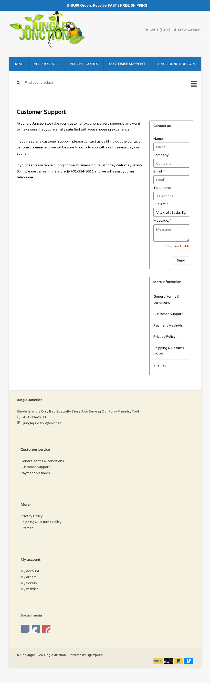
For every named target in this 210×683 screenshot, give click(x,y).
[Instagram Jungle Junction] (46, 629)
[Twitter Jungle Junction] (36, 629)
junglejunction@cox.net (42, 423)
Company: (161, 155)
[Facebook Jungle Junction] (25, 629)
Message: (162, 220)
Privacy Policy (164, 336)
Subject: (160, 204)
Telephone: (162, 188)
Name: (159, 138)
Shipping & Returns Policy (168, 351)
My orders (28, 577)
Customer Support (127, 64)
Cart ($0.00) (160, 30)
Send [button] (181, 260)
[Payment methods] (158, 660)
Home (19, 64)
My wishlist (29, 589)
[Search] (18, 82)
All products (46, 64)
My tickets (28, 583)
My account (189, 30)
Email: (159, 171)
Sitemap (159, 365)
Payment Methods (168, 325)
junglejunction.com (176, 64)
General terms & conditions (166, 299)
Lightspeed (95, 655)
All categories (84, 64)
